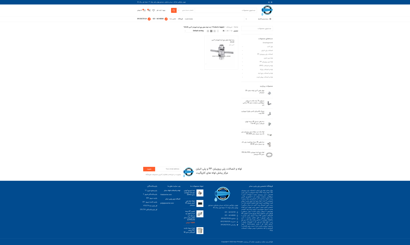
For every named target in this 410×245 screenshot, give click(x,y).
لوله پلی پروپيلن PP (266, 62)
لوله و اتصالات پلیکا (266, 70)
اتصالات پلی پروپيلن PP (265, 54)
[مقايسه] (207, 55)
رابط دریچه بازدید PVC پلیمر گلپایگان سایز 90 (189, 230)
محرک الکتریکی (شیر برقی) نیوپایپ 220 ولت (252, 112)
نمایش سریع (207, 60)
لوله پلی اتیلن (268, 58)
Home (236, 27)
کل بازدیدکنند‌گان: (151, 210)
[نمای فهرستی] (218, 31)
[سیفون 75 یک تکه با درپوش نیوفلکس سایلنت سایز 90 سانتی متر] (269, 103)
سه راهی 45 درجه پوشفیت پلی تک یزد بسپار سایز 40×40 (253, 143)
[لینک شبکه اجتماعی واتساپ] (269, 2)
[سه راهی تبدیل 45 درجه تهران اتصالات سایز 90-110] (269, 124)
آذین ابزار (231, 45)
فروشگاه (229, 27)
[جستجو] (174, 10)
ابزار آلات (270, 47)
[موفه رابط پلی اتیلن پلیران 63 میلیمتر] (199, 203)
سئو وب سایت (255, 242)
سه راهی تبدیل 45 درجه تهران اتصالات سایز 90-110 (254, 123)
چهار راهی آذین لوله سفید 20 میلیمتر (254, 92)
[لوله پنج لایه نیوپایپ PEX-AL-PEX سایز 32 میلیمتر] (269, 154)
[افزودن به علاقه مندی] (207, 64)
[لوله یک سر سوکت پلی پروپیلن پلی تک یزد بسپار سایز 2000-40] (269, 134)
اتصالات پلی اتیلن (267, 50)
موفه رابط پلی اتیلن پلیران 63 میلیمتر (190, 203)
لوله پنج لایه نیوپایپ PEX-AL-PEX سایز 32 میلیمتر (253, 153)
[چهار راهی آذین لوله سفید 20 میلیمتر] (269, 93)
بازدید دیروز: (153, 198)
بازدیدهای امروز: (151, 191)
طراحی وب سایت (267, 242)
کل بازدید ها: (153, 206)
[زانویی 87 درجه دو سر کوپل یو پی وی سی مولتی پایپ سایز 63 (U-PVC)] (199, 217)
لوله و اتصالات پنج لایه (265, 73)
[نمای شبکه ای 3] (211, 31)
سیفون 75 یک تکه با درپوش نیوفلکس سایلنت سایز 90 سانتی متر (253, 103)
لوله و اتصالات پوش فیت (265, 77)
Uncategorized (268, 43)
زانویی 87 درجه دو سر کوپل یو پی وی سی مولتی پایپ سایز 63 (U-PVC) (189, 215)
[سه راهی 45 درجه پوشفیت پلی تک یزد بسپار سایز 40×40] (269, 144)
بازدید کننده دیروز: (151, 202)
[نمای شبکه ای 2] (215, 31)
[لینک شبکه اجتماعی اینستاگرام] (271, 2)
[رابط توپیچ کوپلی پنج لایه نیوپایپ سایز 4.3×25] (199, 193)
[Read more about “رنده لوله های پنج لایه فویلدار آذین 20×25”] (207, 50)
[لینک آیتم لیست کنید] (222, 212)
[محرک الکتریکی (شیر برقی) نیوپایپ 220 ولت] (269, 113)
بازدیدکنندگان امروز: (150, 194)
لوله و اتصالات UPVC (266, 66)
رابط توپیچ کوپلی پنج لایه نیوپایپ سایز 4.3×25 (189, 193)
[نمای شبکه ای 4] (208, 31)
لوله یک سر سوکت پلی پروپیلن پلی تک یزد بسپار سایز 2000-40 (252, 133)
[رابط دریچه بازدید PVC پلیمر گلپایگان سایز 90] (199, 230)
